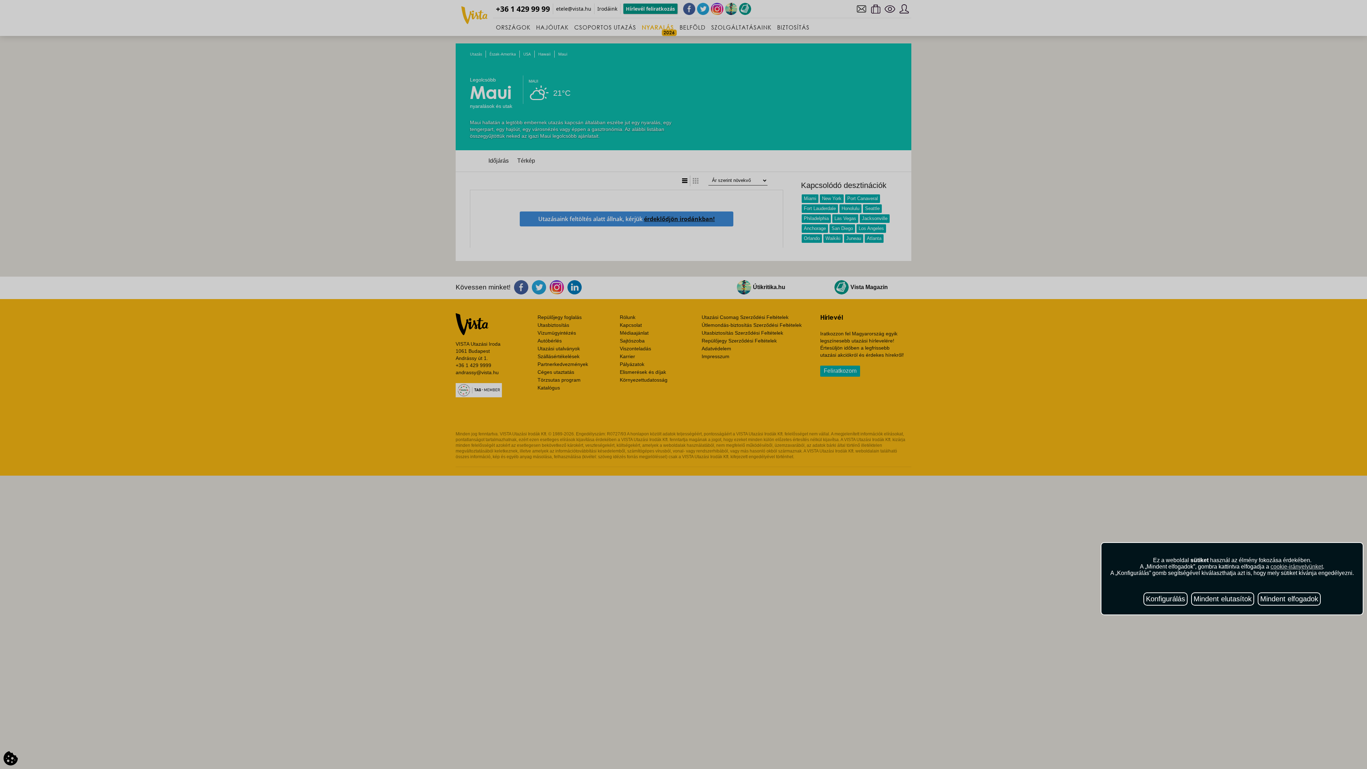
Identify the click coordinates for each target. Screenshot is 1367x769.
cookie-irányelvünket (1297, 567)
